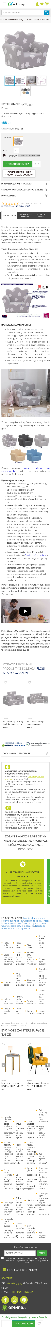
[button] (23, 1323)
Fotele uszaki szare (7, 1011)
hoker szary (19, 921)
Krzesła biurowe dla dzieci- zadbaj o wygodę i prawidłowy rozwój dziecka (9, 1127)
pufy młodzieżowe (25, 926)
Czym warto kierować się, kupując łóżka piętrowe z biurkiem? (8, 1179)
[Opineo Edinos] (13, 1307)
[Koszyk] (47, 4)
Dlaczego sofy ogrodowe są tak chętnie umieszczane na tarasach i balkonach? (45, 1203)
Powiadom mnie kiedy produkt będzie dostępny (19, 173)
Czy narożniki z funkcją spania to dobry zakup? (31, 1231)
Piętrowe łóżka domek (31, 982)
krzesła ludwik (14, 923)
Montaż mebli (8, 196)
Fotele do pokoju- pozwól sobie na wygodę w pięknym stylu (20, 1154)
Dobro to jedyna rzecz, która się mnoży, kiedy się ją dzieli (20, 1206)
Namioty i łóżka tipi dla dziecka (19, 1000)
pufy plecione (24, 928)
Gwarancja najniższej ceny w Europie (22, 190)
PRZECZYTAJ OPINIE (9, 206)
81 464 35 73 (15, 1283)
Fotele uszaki (41, 1012)
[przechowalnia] (42, 4)
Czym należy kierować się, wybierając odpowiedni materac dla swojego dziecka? (32, 1152)
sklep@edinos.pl (22, 1291)
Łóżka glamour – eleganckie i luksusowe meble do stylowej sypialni (32, 1178)
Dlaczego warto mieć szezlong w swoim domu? (8, 1208)
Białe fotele (29, 946)
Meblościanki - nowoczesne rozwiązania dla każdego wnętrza (33, 1207)
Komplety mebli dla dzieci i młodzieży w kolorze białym (43, 977)
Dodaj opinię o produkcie (16, 753)
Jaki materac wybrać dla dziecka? (43, 1158)
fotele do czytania (30, 923)
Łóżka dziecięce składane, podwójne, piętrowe (9, 959)
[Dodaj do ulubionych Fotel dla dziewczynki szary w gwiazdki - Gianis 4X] (37, 164)
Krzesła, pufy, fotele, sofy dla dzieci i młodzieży (32, 958)
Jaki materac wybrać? (42, 1235)
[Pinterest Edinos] (24, 1300)
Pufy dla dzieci (7, 984)
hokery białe (7, 921)
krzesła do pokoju (33, 921)
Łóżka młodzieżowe (33, 1012)
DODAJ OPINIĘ (24, 206)
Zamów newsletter (25, 1247)
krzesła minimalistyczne (34, 918)
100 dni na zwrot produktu (16, 184)
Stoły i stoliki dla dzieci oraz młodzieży (20, 979)
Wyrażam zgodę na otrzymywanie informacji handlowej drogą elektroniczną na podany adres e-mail (27, 1260)
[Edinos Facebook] (5, 1300)
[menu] (37, 4)
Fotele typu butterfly (42, 961)
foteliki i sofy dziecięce (35, 555)
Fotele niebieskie (31, 1002)
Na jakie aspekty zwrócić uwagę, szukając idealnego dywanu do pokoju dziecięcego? (10, 1152)
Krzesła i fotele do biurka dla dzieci (42, 942)
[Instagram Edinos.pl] (14, 1300)
